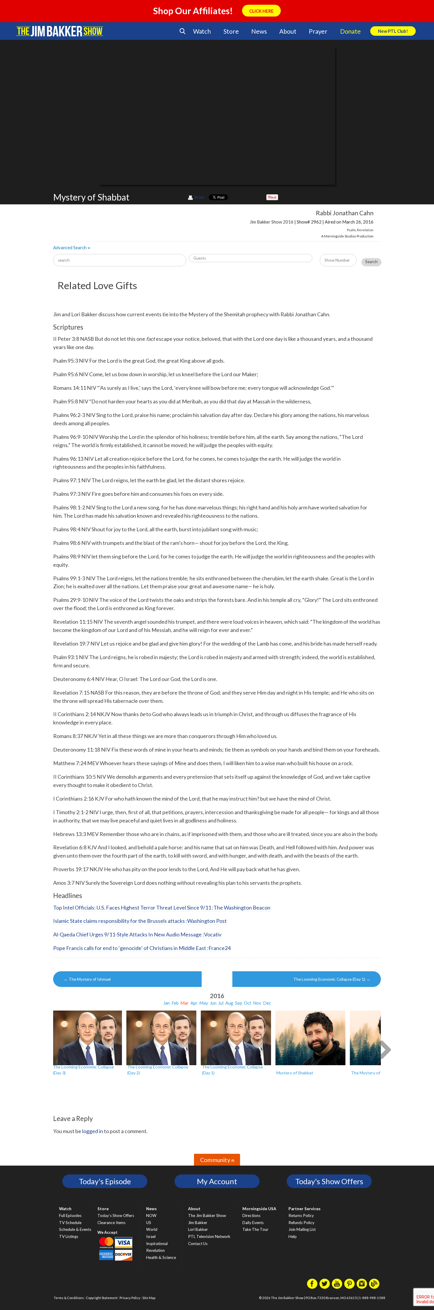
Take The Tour (255, 1229)
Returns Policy (301, 1215)
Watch (202, 31)
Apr (194, 1003)
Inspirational (157, 1243)
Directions (251, 1215)
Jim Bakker (59, 31)
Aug (229, 1003)
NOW (151, 1215)
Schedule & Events (75, 1229)
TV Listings (68, 1236)
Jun (213, 1003)
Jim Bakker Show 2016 (271, 221)
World (151, 1229)
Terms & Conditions (69, 1298)
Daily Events (253, 1222)
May (203, 1003)
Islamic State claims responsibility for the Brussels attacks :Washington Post (140, 921)
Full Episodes (70, 1215)
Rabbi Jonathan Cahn (344, 212)
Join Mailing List (302, 1229)
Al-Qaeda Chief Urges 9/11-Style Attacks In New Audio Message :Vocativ (137, 934)
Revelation (365, 230)
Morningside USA (259, 1208)
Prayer (318, 31)
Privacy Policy (130, 1298)
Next (384, 1049)
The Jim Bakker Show (207, 1215)
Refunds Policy (301, 1222)
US (148, 1222)
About (287, 31)
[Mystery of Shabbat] (310, 1038)
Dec (267, 1003)
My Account (217, 1181)
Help (292, 1236)
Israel (151, 1236)
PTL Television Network (209, 1236)
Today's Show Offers (329, 1181)
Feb (175, 1003)
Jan (166, 1003)
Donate (350, 31)
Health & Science (161, 1257)
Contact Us (198, 1243)
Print (199, 197)
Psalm (351, 230)
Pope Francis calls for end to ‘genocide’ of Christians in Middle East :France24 (142, 948)
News (259, 31)
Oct (247, 1003)
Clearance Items (111, 1222)
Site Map (148, 1298)
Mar (184, 1003)
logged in (92, 1131)
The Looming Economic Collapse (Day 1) (331, 979)
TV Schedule (70, 1222)
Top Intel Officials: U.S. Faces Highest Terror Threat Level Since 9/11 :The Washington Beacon (161, 907)
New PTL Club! (393, 31)
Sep (238, 1003)
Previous (49, 1049)
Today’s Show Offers (115, 1215)
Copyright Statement (102, 1298)
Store (231, 31)
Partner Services (304, 1208)
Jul (220, 1003)
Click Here (261, 11)
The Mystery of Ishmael (87, 979)
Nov (257, 1003)
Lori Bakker (198, 1229)
